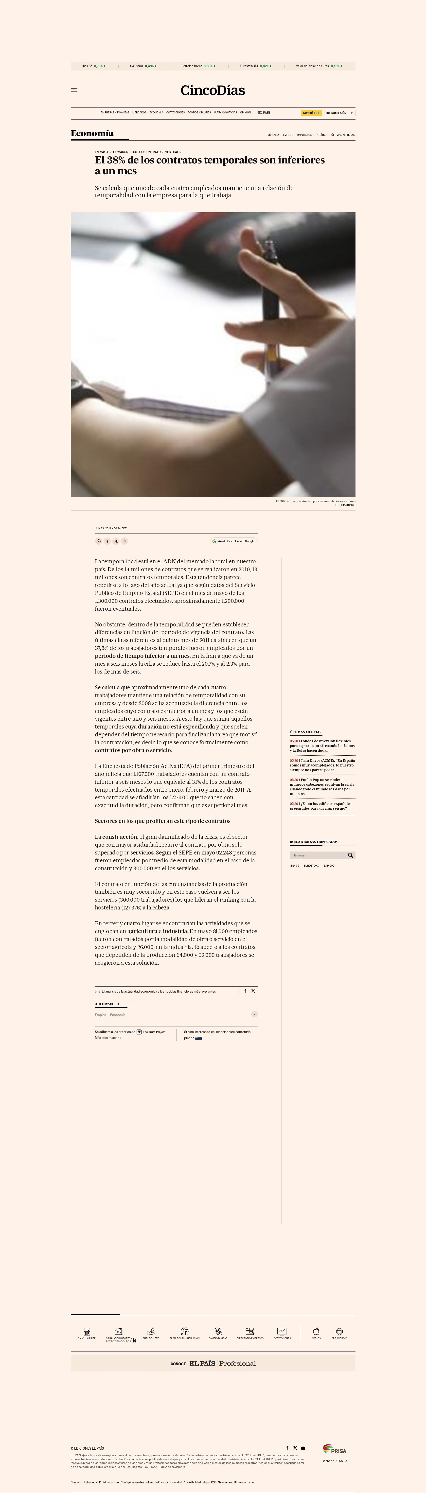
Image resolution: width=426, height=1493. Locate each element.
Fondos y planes (199, 112)
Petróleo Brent (191, 66)
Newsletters (225, 1482)
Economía (156, 112)
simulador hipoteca (119, 1338)
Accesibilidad (192, 1482)
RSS (213, 1482)
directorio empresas (250, 1338)
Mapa (206, 1482)
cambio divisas (218, 1338)
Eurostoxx (311, 865)
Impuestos (304, 135)
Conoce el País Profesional (213, 1363)
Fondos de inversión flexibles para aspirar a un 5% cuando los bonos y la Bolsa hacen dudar (322, 746)
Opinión (245, 112)
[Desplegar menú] (74, 90)
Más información (107, 1038)
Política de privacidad (168, 1482)
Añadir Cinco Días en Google (236, 541)
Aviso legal (91, 1482)
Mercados (139, 112)
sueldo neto (151, 1338)
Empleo (288, 135)
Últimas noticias (225, 112)
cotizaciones (282, 1338)
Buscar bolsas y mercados (313, 842)
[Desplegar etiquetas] (254, 1014)
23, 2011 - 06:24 (110, 528)
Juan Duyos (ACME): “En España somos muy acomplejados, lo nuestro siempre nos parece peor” (322, 765)
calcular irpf (86, 1338)
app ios (316, 1338)
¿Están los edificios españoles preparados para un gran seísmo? (321, 806)
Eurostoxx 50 (249, 66)
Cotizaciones (175, 112)
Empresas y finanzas (115, 112)
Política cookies (109, 1482)
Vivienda (273, 135)
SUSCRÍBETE (311, 113)
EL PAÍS (262, 111)
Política (322, 135)
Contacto (76, 1482)
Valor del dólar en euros (312, 66)
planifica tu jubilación (185, 1338)
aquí (198, 1038)
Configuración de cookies (137, 1482)
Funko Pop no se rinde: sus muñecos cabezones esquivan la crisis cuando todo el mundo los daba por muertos (322, 787)
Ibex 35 (87, 66)
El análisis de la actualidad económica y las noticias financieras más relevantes (159, 991)
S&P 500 (136, 66)
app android (339, 1338)
